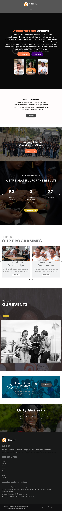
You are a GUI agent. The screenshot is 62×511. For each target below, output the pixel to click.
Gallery (4, 475)
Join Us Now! (46, 385)
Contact (4, 477)
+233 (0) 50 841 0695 (11, 496)
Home (3, 461)
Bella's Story (42, 72)
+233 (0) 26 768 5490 (27, 496)
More (6, 316)
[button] (3, 194)
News (3, 468)
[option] (11, 193)
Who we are (31, 151)
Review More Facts (31, 210)
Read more (31, 116)
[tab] (26, 202)
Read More (37, 54)
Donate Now (24, 54)
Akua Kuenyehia (22, 506)
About (4, 463)
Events (4, 473)
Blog (3, 470)
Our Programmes (7, 466)
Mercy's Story (19, 72)
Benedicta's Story (31, 72)
